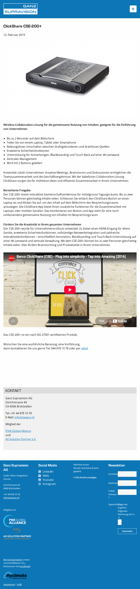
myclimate (24, 566)
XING (46, 476)
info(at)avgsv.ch (25, 417)
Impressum (9, 584)
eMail (84, 348)
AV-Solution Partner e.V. (20, 439)
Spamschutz (112, 504)
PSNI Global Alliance (18, 431)
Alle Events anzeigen (85, 477)
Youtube (48, 480)
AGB (19, 584)
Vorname (112, 474)
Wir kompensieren (12, 559)
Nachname (112, 483)
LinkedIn (48, 471)
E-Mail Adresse (112, 494)
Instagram (49, 484)
